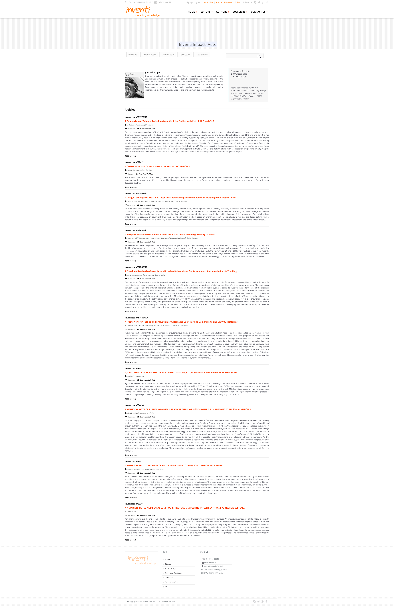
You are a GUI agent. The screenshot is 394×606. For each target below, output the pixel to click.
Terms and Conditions (173, 573)
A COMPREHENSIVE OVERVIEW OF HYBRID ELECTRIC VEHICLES (157, 166)
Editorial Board (149, 54)
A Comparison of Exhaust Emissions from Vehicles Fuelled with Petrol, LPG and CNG (169, 121)
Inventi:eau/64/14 (134, 405)
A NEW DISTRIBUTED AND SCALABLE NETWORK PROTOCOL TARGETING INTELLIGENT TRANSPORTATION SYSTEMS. (185, 508)
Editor (237, 2)
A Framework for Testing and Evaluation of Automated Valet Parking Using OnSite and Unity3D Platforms (181, 321)
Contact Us (259, 12)
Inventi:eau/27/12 (134, 162)
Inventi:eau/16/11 (134, 368)
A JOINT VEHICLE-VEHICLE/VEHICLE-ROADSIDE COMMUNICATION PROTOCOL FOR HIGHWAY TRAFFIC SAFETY (182, 372)
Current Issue (168, 54)
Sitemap (168, 564)
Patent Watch (202, 54)
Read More (130, 156)
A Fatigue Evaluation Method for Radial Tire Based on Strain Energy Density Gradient (170, 234)
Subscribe (240, 12)
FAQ (166, 587)
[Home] (141, 564)
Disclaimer (169, 577)
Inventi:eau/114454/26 (137, 317)
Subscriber (208, 2)
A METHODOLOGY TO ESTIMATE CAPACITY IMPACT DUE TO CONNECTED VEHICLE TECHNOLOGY (175, 465)
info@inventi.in (165, 2)
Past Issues (185, 54)
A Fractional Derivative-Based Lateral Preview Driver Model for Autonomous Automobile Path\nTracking (181, 271)
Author (219, 2)
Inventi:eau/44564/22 (136, 193)
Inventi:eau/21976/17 (136, 117)
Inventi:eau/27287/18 (136, 267)
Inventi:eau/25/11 (134, 461)
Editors (207, 12)
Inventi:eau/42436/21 (136, 230)
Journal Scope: (152, 72)
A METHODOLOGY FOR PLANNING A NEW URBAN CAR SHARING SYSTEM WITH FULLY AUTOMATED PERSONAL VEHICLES (188, 409)
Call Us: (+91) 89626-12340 (141, 2)
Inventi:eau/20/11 (134, 503)
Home (192, 12)
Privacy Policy (170, 568)
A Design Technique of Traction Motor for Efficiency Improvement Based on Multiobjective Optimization (180, 197)
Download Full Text (147, 129)
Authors (222, 12)
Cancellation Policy (172, 582)
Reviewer (228, 2)
